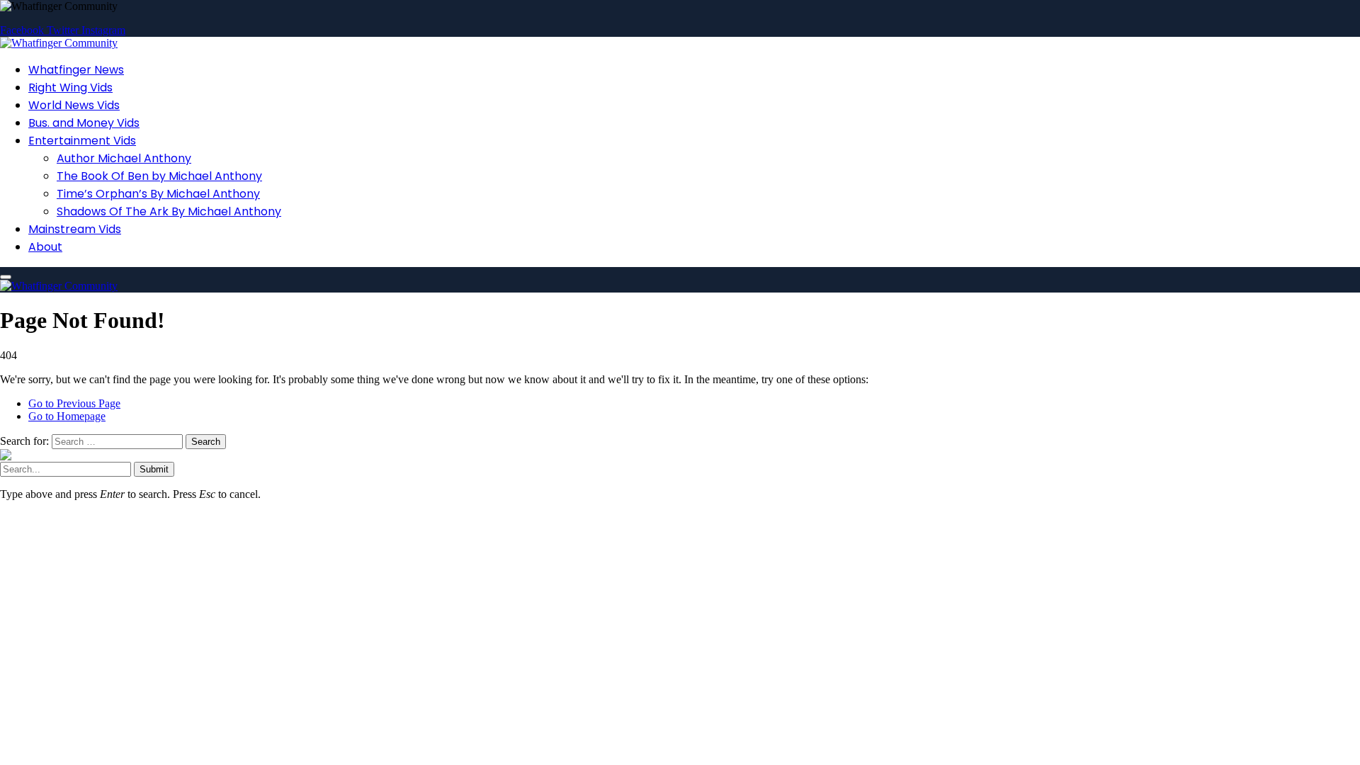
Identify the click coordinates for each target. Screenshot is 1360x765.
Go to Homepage (67, 416)
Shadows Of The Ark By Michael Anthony (169, 211)
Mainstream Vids (74, 229)
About (45, 247)
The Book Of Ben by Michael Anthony (159, 176)
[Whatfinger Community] (59, 43)
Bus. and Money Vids (84, 123)
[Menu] (5, 277)
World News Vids (74, 105)
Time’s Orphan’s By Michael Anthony (158, 194)
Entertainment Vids (82, 140)
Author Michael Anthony (124, 158)
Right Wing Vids (70, 87)
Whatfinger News (76, 70)
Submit (154, 469)
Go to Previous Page (74, 403)
